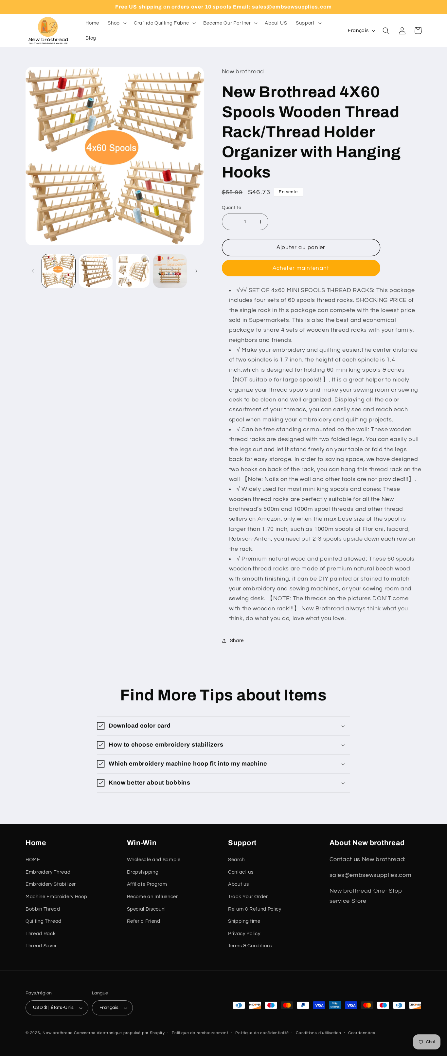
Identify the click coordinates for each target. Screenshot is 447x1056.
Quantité (231, 207)
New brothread (58, 1033)
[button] (116, 23)
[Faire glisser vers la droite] (196, 271)
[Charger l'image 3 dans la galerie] (133, 271)
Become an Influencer (152, 896)
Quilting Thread (44, 921)
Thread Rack (41, 933)
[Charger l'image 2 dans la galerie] (96, 271)
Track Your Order (248, 896)
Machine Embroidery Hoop (56, 896)
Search (236, 859)
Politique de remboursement (200, 1033)
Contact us (241, 872)
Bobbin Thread (43, 909)
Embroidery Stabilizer (51, 884)
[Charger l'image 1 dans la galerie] (59, 271)
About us (238, 884)
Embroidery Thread (48, 872)
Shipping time (244, 921)
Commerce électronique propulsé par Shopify (119, 1033)
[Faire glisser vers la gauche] (33, 271)
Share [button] (237, 640)
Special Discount (147, 909)
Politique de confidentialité (262, 1033)
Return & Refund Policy (254, 909)
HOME (33, 859)
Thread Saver (41, 945)
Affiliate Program (147, 884)
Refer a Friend (143, 921)
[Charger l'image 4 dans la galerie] (170, 271)
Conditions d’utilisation (318, 1033)
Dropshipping (143, 872)
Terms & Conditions (250, 945)
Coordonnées (361, 1033)
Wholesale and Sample (154, 859)
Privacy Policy (244, 933)
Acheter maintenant (301, 268)
